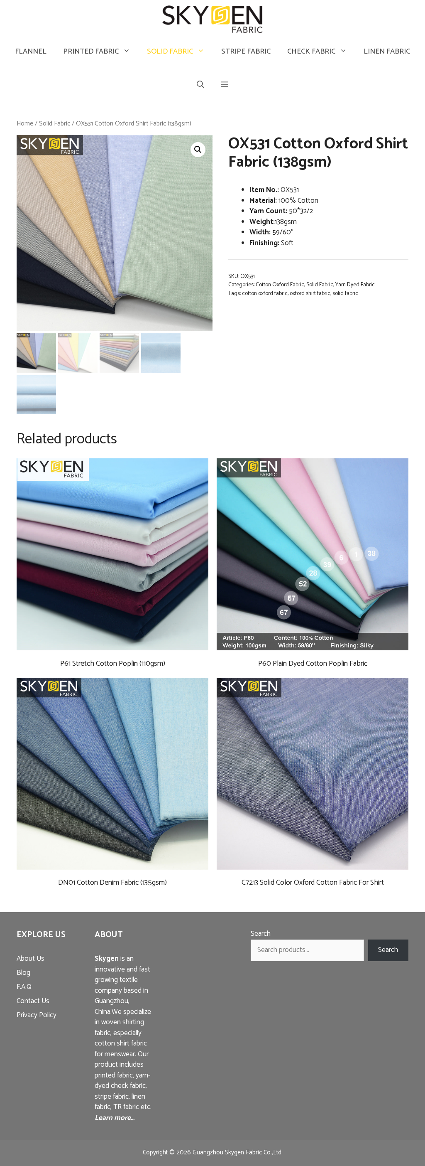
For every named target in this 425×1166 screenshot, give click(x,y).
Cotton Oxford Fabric (280, 284)
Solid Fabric (170, 51)
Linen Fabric (387, 51)
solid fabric (345, 293)
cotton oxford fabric (265, 293)
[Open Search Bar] (200, 85)
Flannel (30, 51)
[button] (224, 85)
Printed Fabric (91, 51)
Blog (23, 973)
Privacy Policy (36, 1015)
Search (261, 934)
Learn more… (114, 1118)
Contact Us (33, 1001)
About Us (30, 958)
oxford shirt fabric (310, 293)
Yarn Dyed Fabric (355, 284)
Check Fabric (311, 51)
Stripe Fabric (246, 51)
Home (25, 123)
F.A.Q (24, 987)
